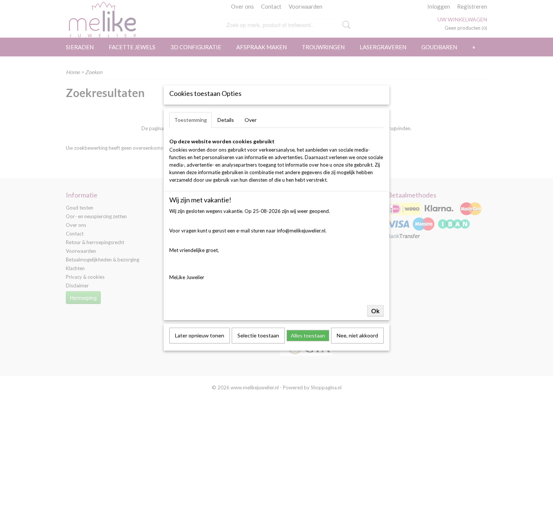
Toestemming (190, 120)
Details (225, 120)
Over (251, 120)
